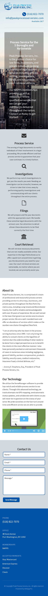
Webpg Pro (28, 589)
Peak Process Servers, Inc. (22, 586)
